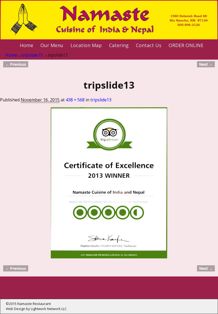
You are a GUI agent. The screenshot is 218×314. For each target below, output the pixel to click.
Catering (119, 45)
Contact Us (148, 45)
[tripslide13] (108, 182)
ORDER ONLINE (186, 45)
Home (26, 45)
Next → (206, 64)
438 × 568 (75, 100)
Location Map (86, 45)
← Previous (15, 64)
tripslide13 (32, 55)
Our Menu (51, 45)
